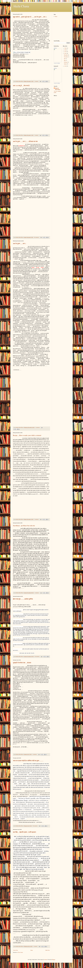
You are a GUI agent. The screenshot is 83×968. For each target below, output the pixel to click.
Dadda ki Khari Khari (57, 89)
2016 (65, 48)
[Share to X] (45, 81)
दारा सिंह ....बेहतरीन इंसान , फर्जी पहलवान (24, 832)
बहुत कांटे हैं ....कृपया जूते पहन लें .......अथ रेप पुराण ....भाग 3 (29, 17)
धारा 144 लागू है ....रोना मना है (21, 86)
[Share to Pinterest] (47, 81)
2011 (65, 66)
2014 (65, 50)
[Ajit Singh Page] (58, 61)
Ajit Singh (55, 68)
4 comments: (35, 754)
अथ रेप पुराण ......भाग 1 (19, 243)
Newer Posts (15, 950)
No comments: (36, 237)
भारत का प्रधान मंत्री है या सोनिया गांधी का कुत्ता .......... (28, 761)
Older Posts (47, 950)
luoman (45, 959)
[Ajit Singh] (58, 81)
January (65, 63)
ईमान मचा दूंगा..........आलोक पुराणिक (23, 599)
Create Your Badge (57, 63)
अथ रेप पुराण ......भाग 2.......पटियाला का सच (25, 141)
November (66, 56)
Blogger (53, 959)
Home (32, 950)
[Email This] (42, 81)
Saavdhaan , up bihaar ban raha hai (24, 526)
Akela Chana (21, 6)
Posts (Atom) (20, 952)
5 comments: (36, 519)
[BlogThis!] (43, 81)
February (66, 62)
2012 (65, 53)
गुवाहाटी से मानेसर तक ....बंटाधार (22, 663)
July (65, 58)
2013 (65, 51)
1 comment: (36, 81)
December (66, 55)
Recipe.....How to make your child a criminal (27, 435)
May (65, 60)
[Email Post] (40, 81)
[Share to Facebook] (46, 81)
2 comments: (38, 427)
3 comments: (37, 592)
